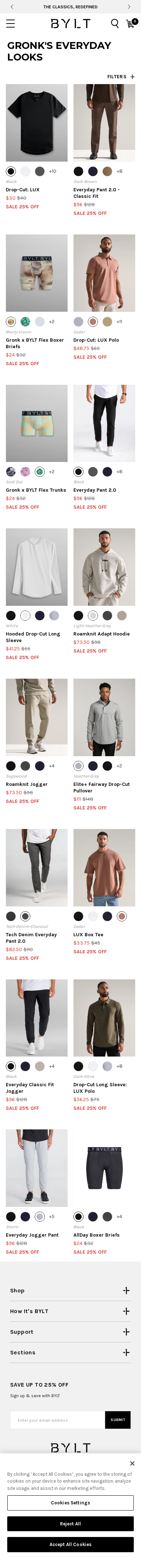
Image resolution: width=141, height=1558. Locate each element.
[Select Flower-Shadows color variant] (25, 472)
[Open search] (115, 23)
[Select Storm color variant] (54, 616)
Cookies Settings (70, 1502)
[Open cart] (130, 23)
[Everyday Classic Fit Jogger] (37, 1018)
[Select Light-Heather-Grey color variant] (93, 616)
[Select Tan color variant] (107, 171)
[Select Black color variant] (11, 171)
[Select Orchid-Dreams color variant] (11, 472)
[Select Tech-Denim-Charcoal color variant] (25, 916)
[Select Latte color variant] (122, 616)
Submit (118, 1420)
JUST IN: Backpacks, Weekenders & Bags (70, 6)
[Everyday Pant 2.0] (104, 423)
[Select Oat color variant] (40, 1066)
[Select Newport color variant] (40, 322)
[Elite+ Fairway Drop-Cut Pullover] (104, 717)
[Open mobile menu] (10, 23)
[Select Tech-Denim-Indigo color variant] (11, 916)
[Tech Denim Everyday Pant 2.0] (37, 868)
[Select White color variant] (25, 171)
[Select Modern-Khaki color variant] (107, 322)
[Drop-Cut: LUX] (37, 123)
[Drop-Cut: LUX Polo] (104, 273)
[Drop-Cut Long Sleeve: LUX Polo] (104, 1018)
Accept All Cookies (70, 1544)
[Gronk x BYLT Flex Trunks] (37, 423)
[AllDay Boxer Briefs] (104, 1168)
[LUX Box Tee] (104, 868)
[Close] (132, 1463)
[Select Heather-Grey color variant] (78, 322)
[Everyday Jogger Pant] (37, 1168)
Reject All (70, 1523)
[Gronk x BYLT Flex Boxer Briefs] (37, 273)
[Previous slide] (11, 7)
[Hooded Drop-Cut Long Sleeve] (37, 567)
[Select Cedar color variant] (93, 322)
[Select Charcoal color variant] (40, 171)
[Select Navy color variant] (93, 171)
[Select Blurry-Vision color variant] (11, 322)
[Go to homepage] (70, 23)
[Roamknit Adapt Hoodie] (104, 567)
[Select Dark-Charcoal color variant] (107, 616)
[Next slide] (129, 7)
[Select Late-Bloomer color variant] (25, 322)
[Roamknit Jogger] (37, 717)
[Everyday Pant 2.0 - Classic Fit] (104, 123)
